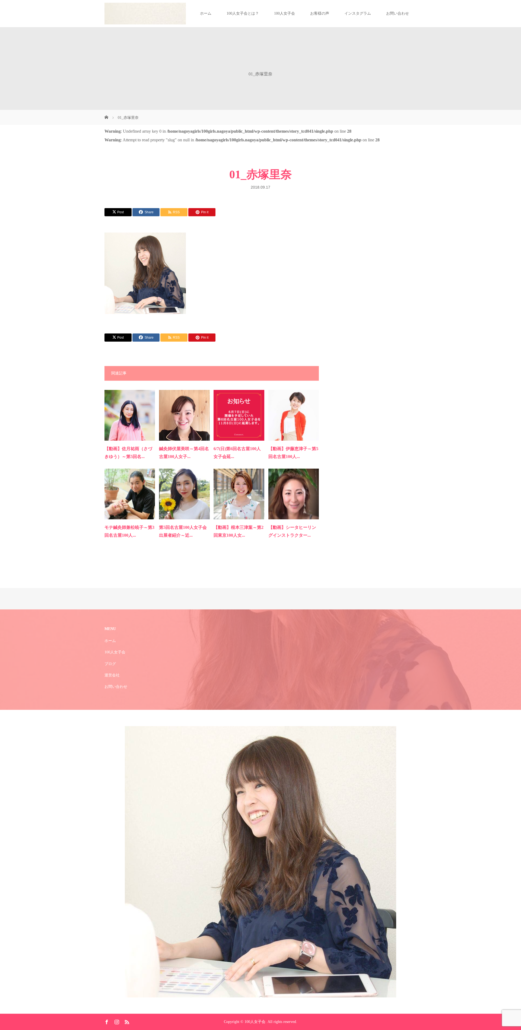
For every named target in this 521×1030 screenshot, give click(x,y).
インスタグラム (357, 13)
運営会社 (112, 675)
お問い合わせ (397, 13)
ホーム (205, 13)
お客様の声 (319, 13)
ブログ (110, 664)
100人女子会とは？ (243, 13)
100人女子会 (284, 13)
